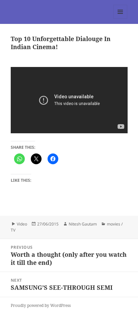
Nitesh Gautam (83, 224)
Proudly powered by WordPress (41, 305)
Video (22, 224)
